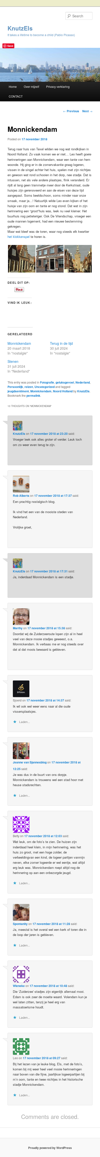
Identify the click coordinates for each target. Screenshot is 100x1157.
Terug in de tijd (61, 343)
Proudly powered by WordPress (50, 1148)
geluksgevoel (65, 382)
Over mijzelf (31, 86)
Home (13, 86)
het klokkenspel (19, 236)
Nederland (82, 382)
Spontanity (20, 924)
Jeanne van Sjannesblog (30, 762)
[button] (22, 258)
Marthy (18, 628)
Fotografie (47, 382)
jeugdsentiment (18, 391)
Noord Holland (63, 391)
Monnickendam (19, 343)
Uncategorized (44, 387)
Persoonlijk (15, 387)
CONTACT (16, 96)
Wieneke (19, 986)
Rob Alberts (21, 495)
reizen (29, 387)
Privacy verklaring (58, 86)
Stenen (13, 361)
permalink (33, 395)
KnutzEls (20, 28)
